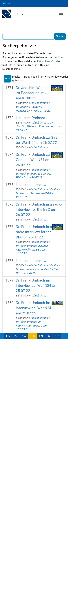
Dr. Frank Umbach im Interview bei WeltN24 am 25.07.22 (36, 285)
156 (16, 335)
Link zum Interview (31, 185)
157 (24, 335)
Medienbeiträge (38, 102)
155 (8, 335)
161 (57, 335)
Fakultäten (43, 61)
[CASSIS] (6, 14)
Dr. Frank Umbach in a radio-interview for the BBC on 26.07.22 (39, 209)
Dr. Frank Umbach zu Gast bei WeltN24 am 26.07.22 (33, 159)
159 (41, 335)
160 (49, 335)
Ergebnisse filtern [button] (33, 76)
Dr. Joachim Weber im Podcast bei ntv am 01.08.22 (31, 93)
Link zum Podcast (30, 118)
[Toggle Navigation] (61, 13)
